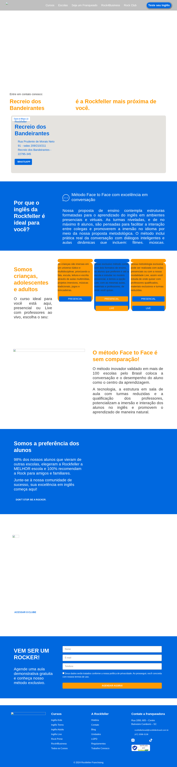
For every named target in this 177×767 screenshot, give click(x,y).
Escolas (63, 5)
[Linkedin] (156, 740)
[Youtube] (138, 740)
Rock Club (130, 5)
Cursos (50, 5)
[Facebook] (144, 740)
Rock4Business (110, 5)
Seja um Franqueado (84, 5)
